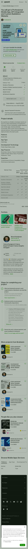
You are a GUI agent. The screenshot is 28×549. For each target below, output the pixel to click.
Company (4, 493)
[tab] (4, 462)
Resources (4, 488)
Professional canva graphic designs (6, 226)
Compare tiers (21, 63)
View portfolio (15, 240)
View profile (14, 238)
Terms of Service (6, 518)
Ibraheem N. (7, 20)
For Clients (4, 477)
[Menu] (2, 2)
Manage (22, 544)
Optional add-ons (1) (11, 98)
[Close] (25, 527)
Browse (21, 2)
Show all (8, 324)
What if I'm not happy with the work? (14, 333)
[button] (14, 85)
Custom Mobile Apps (11, 49)
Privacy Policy (5, 522)
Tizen (16, 468)
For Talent (4, 482)
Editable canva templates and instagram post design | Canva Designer (21, 228)
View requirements (9, 297)
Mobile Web (18, 466)
